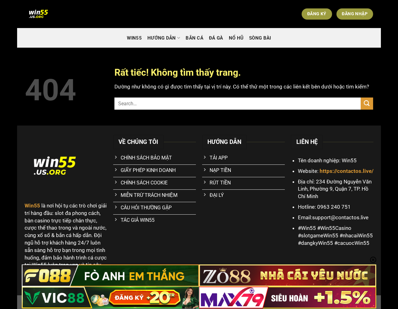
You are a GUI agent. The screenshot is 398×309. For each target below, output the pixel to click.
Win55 (134, 38)
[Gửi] (367, 103)
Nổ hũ (236, 38)
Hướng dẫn (161, 38)
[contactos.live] (60, 14)
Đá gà (216, 38)
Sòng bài (260, 38)
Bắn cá (194, 38)
